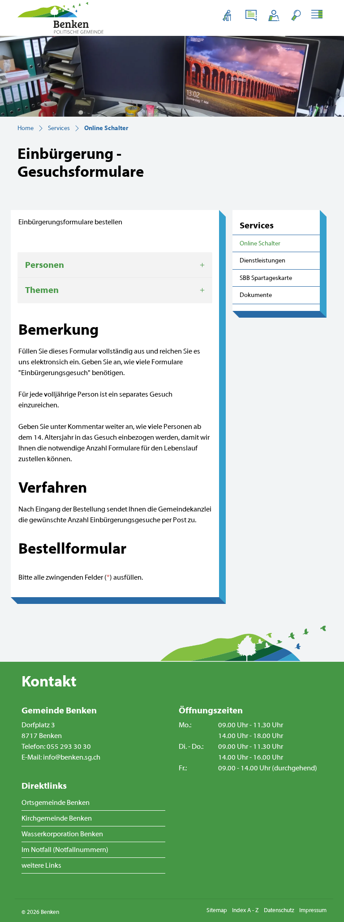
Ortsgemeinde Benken (56, 803)
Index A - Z (245, 910)
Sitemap (216, 910)
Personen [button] (44, 265)
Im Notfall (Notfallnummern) (65, 850)
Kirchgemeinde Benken (57, 818)
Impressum (313, 910)
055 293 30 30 (69, 747)
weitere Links (41, 865)
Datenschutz (279, 910)
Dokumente (256, 295)
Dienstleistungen (262, 260)
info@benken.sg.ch (71, 757)
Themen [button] (42, 290)
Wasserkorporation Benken (62, 834)
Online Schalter (260, 246)
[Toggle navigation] (318, 15)
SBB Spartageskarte (266, 278)
